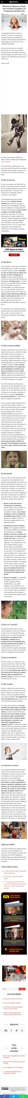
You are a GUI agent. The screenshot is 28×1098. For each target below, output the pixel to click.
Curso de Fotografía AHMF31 (12, 1003)
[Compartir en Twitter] (14, 1096)
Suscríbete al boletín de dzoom (13, 999)
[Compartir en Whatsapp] (23, 1096)
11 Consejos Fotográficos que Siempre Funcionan (12, 1072)
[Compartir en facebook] (4, 1096)
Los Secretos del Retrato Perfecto (14, 942)
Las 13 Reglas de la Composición (13, 1067)
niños (3, 162)
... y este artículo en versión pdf (15, 950)
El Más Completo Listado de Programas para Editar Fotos (12, 1014)
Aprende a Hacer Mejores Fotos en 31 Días (14, 1062)
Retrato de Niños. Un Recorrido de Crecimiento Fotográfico (14, 918)
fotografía (22, 1094)
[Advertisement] (14, 78)
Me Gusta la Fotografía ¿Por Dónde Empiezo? (14, 1057)
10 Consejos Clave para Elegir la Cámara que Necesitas (13, 1008)
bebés (8, 162)
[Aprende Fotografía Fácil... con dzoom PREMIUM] (14, 246)
